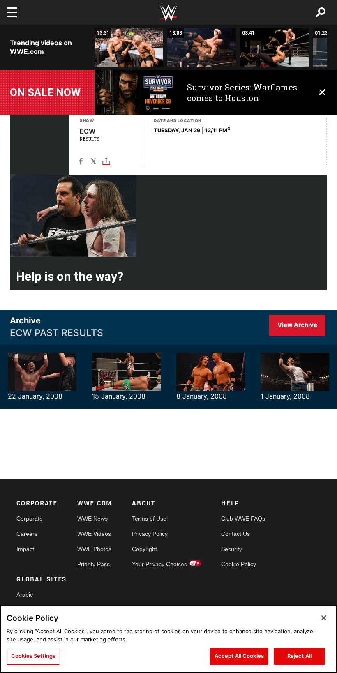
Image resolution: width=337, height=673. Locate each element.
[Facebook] (80, 161)
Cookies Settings (33, 655)
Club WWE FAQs (243, 518)
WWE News (92, 518)
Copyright (144, 549)
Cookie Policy (238, 564)
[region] (168, 639)
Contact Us (235, 533)
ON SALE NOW (45, 92)
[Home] (168, 12)
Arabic (24, 594)
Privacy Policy (150, 533)
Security (231, 549)
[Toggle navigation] (12, 12)
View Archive (297, 325)
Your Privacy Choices (159, 564)
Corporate (29, 518)
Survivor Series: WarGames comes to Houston (242, 92)
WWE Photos (94, 549)
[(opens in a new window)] (135, 92)
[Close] (324, 618)
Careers (26, 533)
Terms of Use (149, 518)
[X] (93, 161)
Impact (25, 549)
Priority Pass (93, 564)
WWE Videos (94, 533)
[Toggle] (106, 161)
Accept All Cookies (239, 655)
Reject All (299, 655)
